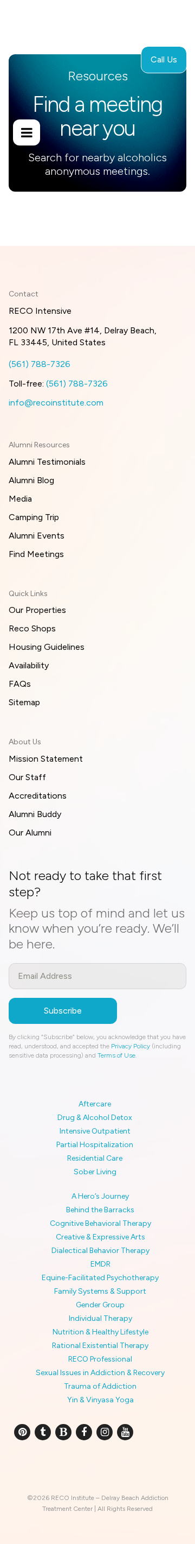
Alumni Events (36, 535)
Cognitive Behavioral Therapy (100, 1223)
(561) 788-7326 (39, 364)
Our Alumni (30, 832)
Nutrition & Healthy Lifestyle (100, 1332)
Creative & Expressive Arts (100, 1237)
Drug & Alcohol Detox (94, 1117)
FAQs (20, 684)
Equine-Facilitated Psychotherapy (100, 1277)
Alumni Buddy (35, 814)
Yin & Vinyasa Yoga (100, 1399)
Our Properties (37, 610)
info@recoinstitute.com (56, 402)
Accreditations (38, 795)
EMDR (100, 1264)
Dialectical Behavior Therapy (100, 1250)
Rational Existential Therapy (100, 1345)
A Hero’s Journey (100, 1196)
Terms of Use (116, 1055)
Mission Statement (46, 759)
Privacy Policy (130, 1046)
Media (20, 498)
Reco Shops (32, 628)
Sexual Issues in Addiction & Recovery (100, 1372)
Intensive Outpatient (95, 1131)
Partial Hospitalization (94, 1144)
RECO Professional (100, 1359)
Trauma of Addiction (100, 1386)
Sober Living (95, 1171)
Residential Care (94, 1158)
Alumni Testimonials (47, 462)
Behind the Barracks (100, 1209)
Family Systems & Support (100, 1291)
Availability (29, 665)
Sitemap (24, 702)
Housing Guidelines (46, 647)
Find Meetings (36, 554)
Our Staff (27, 777)
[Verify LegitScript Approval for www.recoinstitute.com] (98, 1468)
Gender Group (100, 1304)
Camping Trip (34, 517)
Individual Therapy (100, 1318)
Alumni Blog (31, 480)
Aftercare (95, 1104)
